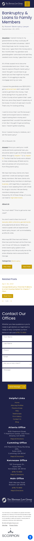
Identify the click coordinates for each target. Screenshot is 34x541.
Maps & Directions (17, 439)
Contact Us (17, 419)
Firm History (17, 416)
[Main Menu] (27, 4)
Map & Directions (17, 490)
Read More (7, 296)
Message (7, 370)
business (5, 184)
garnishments (25, 222)
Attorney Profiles (17, 405)
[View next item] (11, 301)
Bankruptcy (16, 261)
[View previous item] (3, 301)
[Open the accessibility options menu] (30, 537)
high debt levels (16, 198)
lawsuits (5, 222)
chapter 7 (18, 156)
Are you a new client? (12, 363)
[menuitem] (17, 402)
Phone (6, 350)
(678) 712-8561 (21, 332)
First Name (8, 337)
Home (17, 402)
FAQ (17, 411)
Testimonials (17, 414)
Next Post (27, 267)
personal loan (11, 89)
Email (6, 357)
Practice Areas (17, 408)
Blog (17, 422)
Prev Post (7, 267)
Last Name (8, 343)
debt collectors (14, 222)
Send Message (14, 387)
